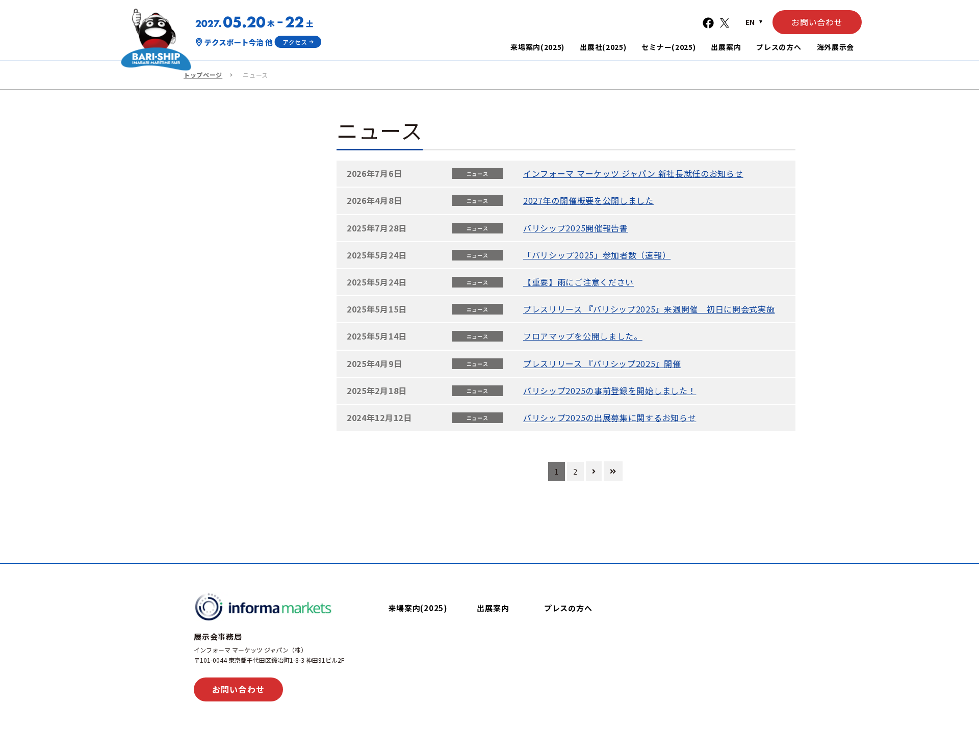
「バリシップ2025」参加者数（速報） (597, 255)
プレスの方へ (568, 608)
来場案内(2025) (418, 608)
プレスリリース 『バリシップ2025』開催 (602, 363)
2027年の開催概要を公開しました (588, 200)
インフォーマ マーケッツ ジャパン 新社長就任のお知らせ (633, 173)
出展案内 (493, 608)
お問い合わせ (816, 22)
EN (750, 22)
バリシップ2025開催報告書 (575, 228)
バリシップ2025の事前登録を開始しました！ (609, 390)
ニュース (477, 173)
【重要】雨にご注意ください (578, 282)
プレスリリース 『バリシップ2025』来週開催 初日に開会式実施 (649, 309)
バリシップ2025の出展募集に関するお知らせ (609, 417)
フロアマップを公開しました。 (582, 336)
